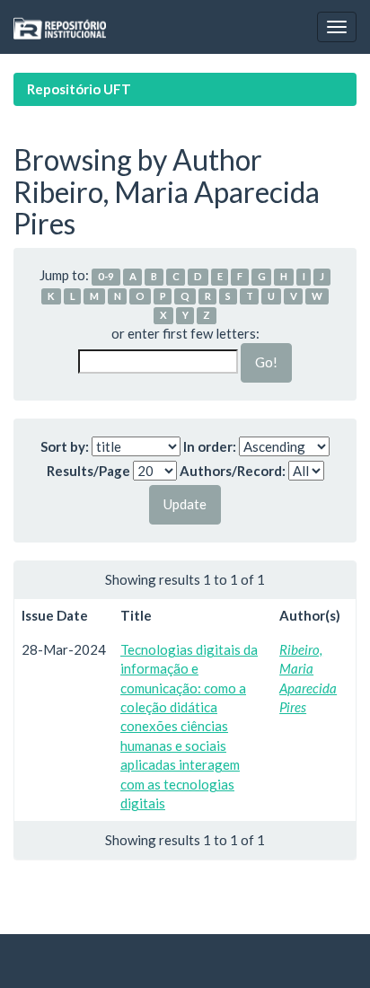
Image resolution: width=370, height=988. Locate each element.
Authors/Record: (233, 471)
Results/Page (88, 471)
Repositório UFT (79, 89)
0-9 (106, 276)
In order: (209, 446)
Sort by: (64, 446)
